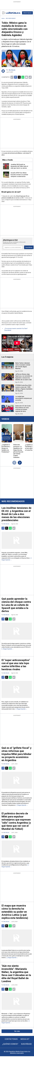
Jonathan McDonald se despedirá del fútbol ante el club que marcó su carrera (19, 166)
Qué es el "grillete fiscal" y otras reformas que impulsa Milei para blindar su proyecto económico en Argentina (16, 754)
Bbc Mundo (12, 70)
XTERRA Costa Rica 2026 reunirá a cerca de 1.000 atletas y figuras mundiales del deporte (23, 388)
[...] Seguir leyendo (7, 649)
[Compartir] (30, 77)
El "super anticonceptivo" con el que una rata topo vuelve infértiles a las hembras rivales (16, 665)
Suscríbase (26, 1044)
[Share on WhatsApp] (22, 77)
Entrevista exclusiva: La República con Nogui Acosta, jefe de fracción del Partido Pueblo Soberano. (18, 451)
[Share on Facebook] (15, 77)
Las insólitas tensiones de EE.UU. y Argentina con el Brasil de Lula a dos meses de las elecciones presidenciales (16, 514)
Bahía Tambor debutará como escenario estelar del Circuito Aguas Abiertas (22, 365)
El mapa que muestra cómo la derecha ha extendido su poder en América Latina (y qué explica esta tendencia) (15, 911)
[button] (27, 12)
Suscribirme (28, 247)
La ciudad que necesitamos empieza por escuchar (23, 398)
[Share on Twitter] (19, 77)
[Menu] (3, 13)
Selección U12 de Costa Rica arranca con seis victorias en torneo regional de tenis (23, 408)
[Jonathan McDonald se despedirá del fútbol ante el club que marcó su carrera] (6, 166)
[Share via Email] (26, 77)
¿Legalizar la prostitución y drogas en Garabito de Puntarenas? (6, 448)
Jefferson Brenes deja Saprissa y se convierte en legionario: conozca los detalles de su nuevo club (23, 376)
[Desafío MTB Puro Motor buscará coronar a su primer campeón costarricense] (6, 175)
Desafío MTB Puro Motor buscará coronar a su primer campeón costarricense (19, 174)
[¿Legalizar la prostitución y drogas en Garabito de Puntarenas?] (7, 433)
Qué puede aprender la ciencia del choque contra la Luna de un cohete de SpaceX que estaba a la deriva (16, 605)
